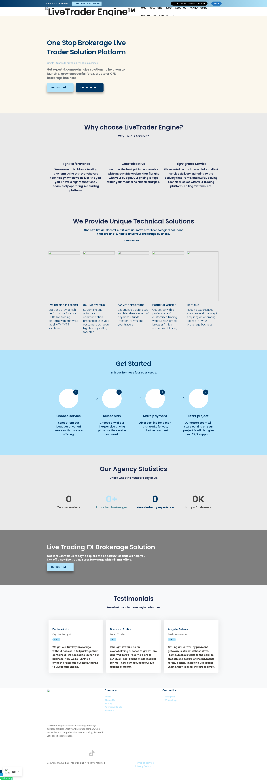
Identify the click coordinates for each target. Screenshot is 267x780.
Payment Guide (198, 7)
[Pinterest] (75, 753)
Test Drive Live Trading (87, 3)
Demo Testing (148, 15)
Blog (168, 7)
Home (143, 7)
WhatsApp (7, 778)
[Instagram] (67, 753)
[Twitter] (59, 753)
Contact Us (62, 3)
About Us (50, 3)
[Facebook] (51, 753)
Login (217, 3)
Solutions (155, 7)
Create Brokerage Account (190, 3)
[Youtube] (83, 753)
